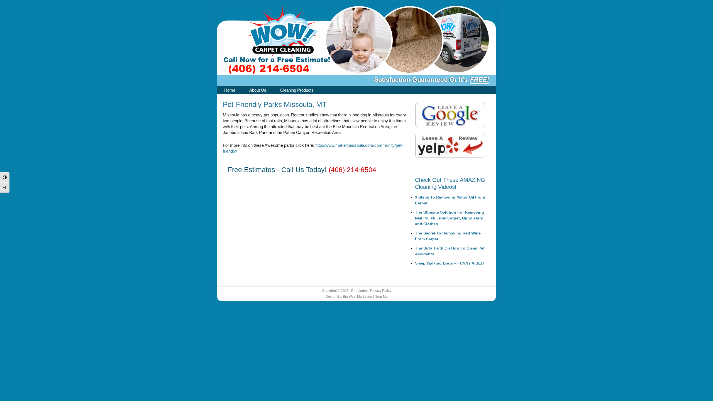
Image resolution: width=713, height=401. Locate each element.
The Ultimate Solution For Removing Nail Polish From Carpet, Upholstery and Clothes (449, 218)
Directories (359, 291)
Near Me (381, 297)
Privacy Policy (380, 291)
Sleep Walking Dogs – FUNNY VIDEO (449, 263)
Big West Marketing (357, 297)
